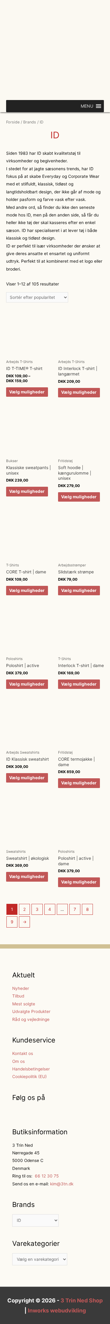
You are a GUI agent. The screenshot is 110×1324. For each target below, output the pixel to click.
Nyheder (20, 988)
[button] (87, 106)
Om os (18, 1061)
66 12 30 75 (46, 1176)
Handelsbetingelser (31, 1068)
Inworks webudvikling (57, 1310)
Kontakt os (22, 1053)
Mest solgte (23, 1003)
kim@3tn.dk (61, 1183)
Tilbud (18, 996)
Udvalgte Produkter (31, 1011)
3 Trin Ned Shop (82, 1300)
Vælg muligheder (27, 391)
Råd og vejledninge (31, 1019)
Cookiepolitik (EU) (29, 1076)
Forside (13, 122)
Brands (29, 122)
